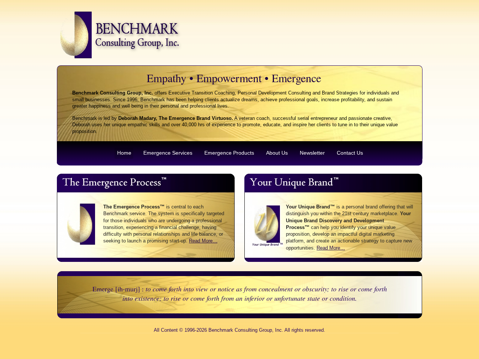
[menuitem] (124, 153)
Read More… (203, 241)
